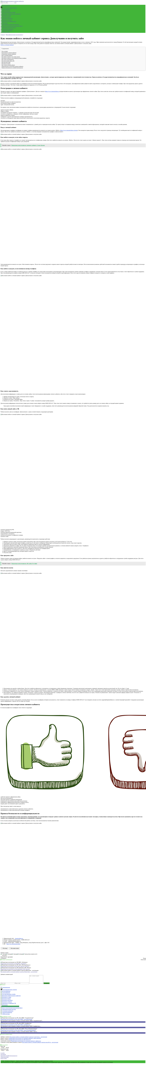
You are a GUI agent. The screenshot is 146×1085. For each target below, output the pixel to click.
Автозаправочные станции (10, 7)
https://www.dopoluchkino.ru (52, 91)
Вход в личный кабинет (7, 55)
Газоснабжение (6, 10)
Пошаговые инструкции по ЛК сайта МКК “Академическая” (16, 1019)
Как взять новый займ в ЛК (8, 60)
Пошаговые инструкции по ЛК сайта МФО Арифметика (15, 1024)
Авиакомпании (6, 5)
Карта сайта (4, 1058)
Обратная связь (5, 1057)
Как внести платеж (6, 63)
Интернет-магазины (7, 18)
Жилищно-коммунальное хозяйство (11, 14)
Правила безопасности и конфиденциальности (12, 67)
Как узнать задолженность (8, 59)
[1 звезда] (3, 954)
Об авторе (5, 948)
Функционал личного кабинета (9, 54)
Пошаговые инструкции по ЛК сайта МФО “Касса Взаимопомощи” (18, 1030)
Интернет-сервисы (7, 20)
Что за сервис (5, 51)
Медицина (5, 23)
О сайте (3, 1053)
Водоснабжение (6, 9)
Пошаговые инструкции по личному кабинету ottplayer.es (26, 1041)
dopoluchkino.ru (19, 938)
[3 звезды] (14, 954)
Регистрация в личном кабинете (9, 52)
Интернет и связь (6, 15)
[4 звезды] (20, 954)
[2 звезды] (9, 954)
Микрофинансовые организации (10, 24)
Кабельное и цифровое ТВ (9, 21)
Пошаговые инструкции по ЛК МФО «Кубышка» (14, 963)
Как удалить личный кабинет (8, 65)
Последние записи (15, 948)
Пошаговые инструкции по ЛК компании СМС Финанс (15, 969)
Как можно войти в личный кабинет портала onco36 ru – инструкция (40, 1042)
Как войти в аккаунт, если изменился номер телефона (14, 58)
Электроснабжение (7, 30)
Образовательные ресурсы (9, 27)
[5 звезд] (25, 954)
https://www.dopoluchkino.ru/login (69, 130)
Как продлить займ (6, 62)
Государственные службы (8, 12)
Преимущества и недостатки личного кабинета (12, 66)
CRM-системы (6, 32)
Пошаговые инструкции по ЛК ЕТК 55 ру (20, 1039)
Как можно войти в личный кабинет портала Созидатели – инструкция (28, 1037)
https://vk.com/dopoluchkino (13, 944)
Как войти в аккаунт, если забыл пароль (11, 56)
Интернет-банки (6, 17)
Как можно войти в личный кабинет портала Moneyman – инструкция (19, 971)
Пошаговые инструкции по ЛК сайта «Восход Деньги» (15, 966)
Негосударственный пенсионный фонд (12, 26)
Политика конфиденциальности (9, 1055)
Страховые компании (7, 29)
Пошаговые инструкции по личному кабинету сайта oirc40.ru (25, 1038)
